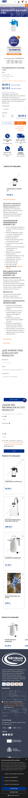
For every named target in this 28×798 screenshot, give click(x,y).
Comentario (5, 373)
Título (3, 366)
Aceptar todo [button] (14, 788)
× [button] (26, 759)
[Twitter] (6, 735)
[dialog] (14, 778)
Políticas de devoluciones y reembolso (19, 128)
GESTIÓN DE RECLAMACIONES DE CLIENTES (12, 684)
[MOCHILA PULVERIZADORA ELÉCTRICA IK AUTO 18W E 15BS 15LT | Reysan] (14, 507)
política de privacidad (14, 444)
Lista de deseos (9, 123)
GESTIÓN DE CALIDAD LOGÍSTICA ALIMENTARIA (8, 684)
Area (3, 434)
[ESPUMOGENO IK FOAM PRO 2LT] (14, 468)
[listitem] (15, 183)
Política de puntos (14, 54)
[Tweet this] (12, 61)
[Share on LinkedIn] (16, 61)
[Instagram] (8, 735)
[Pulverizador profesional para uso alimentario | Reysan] (14, 545)
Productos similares (11, 456)
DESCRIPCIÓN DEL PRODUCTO (8, 92)
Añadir (21, 123)
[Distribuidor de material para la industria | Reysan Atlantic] (4, 1)
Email (3, 416)
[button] (3, 183)
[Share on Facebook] (8, 61)
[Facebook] (3, 735)
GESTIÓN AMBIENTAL (21, 684)
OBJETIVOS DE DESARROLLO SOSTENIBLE (4, 684)
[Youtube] (11, 735)
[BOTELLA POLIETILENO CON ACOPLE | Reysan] (14, 583)
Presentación (5, 106)
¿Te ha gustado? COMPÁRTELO (14, 58)
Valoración (5, 359)
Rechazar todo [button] (14, 792)
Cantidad (4, 113)
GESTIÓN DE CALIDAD (16, 684)
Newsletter (6, 688)
